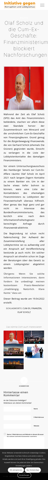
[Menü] (41, 5)
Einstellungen (24, 475)
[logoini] (20, 5)
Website (36, 426)
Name (36, 409)
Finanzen (36, 308)
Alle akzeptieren (16, 470)
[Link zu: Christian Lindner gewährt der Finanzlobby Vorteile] (34, 351)
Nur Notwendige (33, 470)
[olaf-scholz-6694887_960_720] (24, 88)
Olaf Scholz (24, 312)
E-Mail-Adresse (39, 418)
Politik (24, 17)
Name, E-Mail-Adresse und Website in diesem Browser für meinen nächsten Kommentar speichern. (25, 435)
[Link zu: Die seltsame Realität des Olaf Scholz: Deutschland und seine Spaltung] (14, 363)
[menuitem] (41, 5)
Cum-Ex (26, 308)
